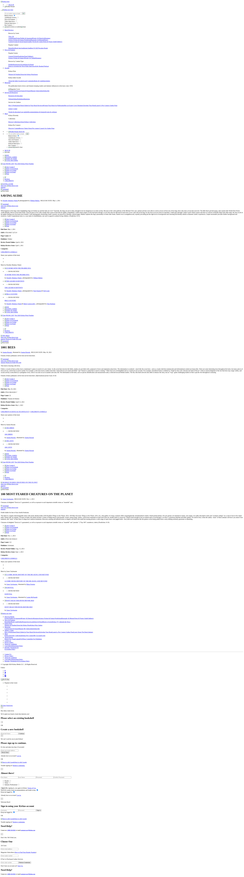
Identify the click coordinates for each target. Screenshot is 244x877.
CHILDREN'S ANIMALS (9, 252)
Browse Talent (23, 128)
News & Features (10, 19)
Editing (15, 99)
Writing (10, 99)
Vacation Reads (43, 48)
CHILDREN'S (9, 181)
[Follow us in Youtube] (5, 676)
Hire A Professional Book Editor (18, 105)
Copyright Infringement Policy (14, 646)
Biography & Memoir (37, 40)
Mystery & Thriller (30, 58)
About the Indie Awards (15, 81)
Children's (59, 41)
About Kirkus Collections (28, 122)
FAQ (21, 639)
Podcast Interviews (10, 23)
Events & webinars (51, 112)
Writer (7, 783)
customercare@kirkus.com (28, 830)
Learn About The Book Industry (83, 632)
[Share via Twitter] (10, 170)
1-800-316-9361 (11, 830)
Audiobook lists (25, 48)
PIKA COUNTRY (10, 300)
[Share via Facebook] (11, 169)
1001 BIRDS (9, 434)
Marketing (27, 99)
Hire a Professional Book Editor (14, 632)
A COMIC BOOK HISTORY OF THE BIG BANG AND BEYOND (26, 581)
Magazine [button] (7, 82)
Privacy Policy (9, 642)
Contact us (8, 641)
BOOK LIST (10, 164)
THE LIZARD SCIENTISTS (14, 287)
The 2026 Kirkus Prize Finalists (24, 164)
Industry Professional (11, 785)
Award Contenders (28, 81)
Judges (48, 81)
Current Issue (12, 91)
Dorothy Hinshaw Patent (10, 200)
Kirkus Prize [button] (8, 623)
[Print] (7, 174)
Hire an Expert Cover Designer (73, 105)
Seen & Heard (29, 64)
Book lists (18, 48)
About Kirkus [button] (9, 637)
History (46, 40)
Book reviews (9, 15)
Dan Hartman (51, 304)
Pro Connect (8, 25)
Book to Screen (13, 66)
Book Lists (14, 622)
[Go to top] (5, 679)
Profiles (10, 64)
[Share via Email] (10, 172)
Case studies (24, 112)
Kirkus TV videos (57, 622)
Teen (25, 56)
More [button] (6, 114)
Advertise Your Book (89, 105)
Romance (47, 38)
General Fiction (13, 56)
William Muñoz (35, 200)
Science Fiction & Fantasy (16, 40)
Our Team (12, 639)
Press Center (26, 639)
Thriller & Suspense (26, 38)
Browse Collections (14, 122)
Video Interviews (10, 21)
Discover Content (13, 128)
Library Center (12, 109)
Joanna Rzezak (7, 352)
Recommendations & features (36, 112)
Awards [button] (7, 68)
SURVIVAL (8, 594)
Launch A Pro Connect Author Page (106, 105)
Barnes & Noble (11, 339)
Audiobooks (12, 38)
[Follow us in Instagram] (5, 674)
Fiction (18, 38)
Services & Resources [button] (11, 92)
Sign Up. (20, 866)
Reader (7, 781)
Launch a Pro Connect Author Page (63, 632)
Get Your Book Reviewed (36, 105)
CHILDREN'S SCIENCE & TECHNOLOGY (15, 411)
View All (11, 36)
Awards (22, 64)
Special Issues (20, 91)
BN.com (18, 339)
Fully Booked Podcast (42, 66)
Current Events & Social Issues (17, 41)
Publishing (20, 99)
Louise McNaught (31, 597)
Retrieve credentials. (19, 765)
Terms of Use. (31, 788)
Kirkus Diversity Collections (13, 635)
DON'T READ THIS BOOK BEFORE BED (19, 607)
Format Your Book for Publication (54, 105)
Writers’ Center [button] (9, 630)
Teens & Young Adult (49, 41)
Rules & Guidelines (40, 81)
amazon (3, 187)
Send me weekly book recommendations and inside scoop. (18, 790)
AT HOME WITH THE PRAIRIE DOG (17, 274)
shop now (4, 185)
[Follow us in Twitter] (5, 672)
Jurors (36, 74)
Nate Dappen (37, 291)
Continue (21, 733)
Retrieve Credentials (24, 862)
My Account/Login (39, 635)
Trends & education (14, 112)
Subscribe (46, 91)
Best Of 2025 (34, 48)
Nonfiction (27, 40)
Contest (17, 639)
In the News (21, 66)
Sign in (3, 788)
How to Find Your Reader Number (25, 852)
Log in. (19, 756)
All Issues (28, 91)
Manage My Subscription (26, 629)
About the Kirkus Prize (27, 74)
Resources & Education (15, 96)
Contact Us (8, 654)
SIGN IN (11, 5)
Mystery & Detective (38, 38)
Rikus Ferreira (30, 584)
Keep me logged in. (7, 792)
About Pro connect (34, 128)
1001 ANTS (8, 447)
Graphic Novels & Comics (35, 41)
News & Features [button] (10, 50)
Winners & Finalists (14, 74)
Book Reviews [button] (9, 30)
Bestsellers (11, 48)
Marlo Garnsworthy (29, 304)
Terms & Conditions (11, 644)
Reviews (7, 179)
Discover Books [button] (9, 617)
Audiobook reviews (11, 17)
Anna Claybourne (8, 499)
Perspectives (16, 64)
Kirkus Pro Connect (28, 635)
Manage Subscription (37, 91)
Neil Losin (46, 291)
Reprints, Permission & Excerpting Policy (11, 648)
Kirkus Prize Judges (36, 625)
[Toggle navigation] (1, 10)
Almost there (5, 752)
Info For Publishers (36, 639)
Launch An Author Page (47, 128)
